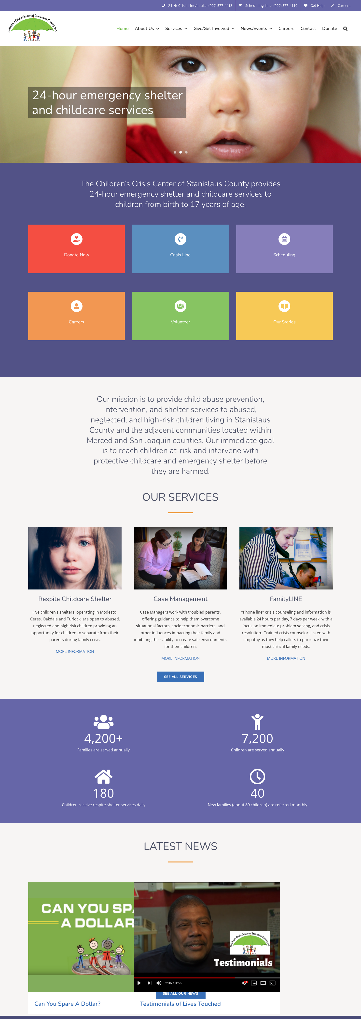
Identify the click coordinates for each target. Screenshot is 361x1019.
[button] (345, 28)
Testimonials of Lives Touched (198, 937)
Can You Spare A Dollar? (92, 937)
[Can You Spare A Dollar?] (101, 937)
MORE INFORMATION (75, 651)
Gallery (110, 937)
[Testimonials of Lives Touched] (207, 937)
